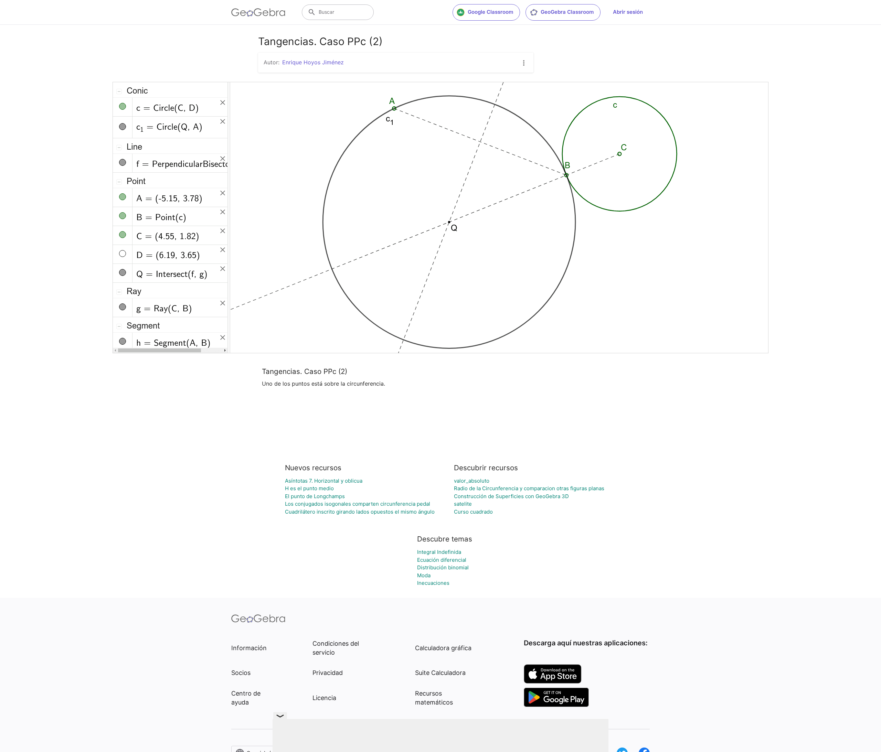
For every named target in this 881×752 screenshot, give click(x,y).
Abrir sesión (628, 12)
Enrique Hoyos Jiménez (313, 62)
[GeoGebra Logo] (258, 12)
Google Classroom (490, 12)
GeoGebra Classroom (567, 12)
